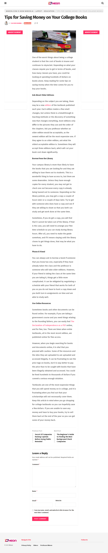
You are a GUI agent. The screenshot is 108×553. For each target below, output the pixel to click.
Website (58, 501)
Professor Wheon (46, 545)
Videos (35, 545)
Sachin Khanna (16, 23)
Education (27, 23)
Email (34, 501)
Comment (36, 464)
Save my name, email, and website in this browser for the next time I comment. (54, 511)
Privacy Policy (26, 545)
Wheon (11, 545)
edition (48, 105)
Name (34, 491)
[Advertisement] (16, 68)
